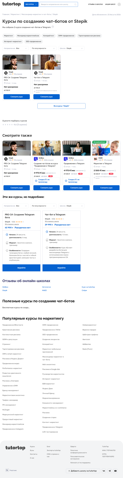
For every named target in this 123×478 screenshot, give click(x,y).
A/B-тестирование (50, 432)
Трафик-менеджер (10, 400)
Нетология (46, 287)
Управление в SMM (10, 386)
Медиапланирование (51, 398)
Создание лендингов (50, 339)
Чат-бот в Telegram (55, 214)
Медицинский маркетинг (12, 415)
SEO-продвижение (33, 41)
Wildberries (87, 344)
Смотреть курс (17, 97)
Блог (48, 446)
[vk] (104, 471)
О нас (32, 458)
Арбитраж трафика (90, 335)
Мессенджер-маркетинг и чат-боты (36, 14)
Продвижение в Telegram (52, 427)
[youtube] (115, 471)
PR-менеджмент (9, 405)
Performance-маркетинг (12, 368)
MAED (100, 158)
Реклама (45, 413)
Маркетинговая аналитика (13, 395)
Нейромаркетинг (89, 325)
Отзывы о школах (95, 4)
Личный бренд (48, 393)
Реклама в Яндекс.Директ (13, 359)
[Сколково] (11, 470)
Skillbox (41, 158)
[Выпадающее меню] (119, 4)
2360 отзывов (49, 160)
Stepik (11, 72)
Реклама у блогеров (10, 381)
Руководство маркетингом (53, 374)
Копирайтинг (48, 36)
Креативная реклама (11, 330)
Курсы (32, 446)
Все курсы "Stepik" (61, 106)
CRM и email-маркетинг (11, 354)
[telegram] (109, 471)
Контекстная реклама (11, 335)
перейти (21, 268)
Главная (5, 14)
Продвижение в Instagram (12, 429)
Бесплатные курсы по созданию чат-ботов (16, 307)
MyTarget (5, 410)
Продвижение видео (10, 364)
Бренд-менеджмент (10, 390)
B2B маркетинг (48, 384)
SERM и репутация (9, 339)
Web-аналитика (48, 364)
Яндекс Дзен (47, 389)
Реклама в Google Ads (51, 369)
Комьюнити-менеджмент (52, 403)
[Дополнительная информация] (55, 173)
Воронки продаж (89, 330)
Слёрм (84, 290)
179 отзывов (108, 160)
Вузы (32, 450)
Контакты (33, 454)
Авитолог (86, 339)
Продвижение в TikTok (51, 330)
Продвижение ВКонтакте (12, 325)
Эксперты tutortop (54, 450)
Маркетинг (15, 14)
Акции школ (110, 4)
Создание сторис (49, 417)
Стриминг (6, 344)
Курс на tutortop (88, 287)
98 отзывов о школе (12, 224)
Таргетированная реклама (89, 36)
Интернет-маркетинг (13, 41)
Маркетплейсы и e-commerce (54, 408)
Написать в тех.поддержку (80, 463)
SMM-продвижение (66, 36)
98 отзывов (18, 74)
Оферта (73, 446)
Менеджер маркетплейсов (28, 36)
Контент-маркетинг (50, 422)
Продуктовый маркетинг (12, 419)
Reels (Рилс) (87, 349)
